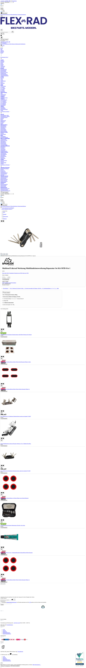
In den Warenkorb (6, 279)
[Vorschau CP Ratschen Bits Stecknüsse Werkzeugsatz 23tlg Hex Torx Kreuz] (1, 522)
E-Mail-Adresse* (3, 598)
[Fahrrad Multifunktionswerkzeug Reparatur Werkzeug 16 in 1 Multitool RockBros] (9, 436)
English (1, 8)
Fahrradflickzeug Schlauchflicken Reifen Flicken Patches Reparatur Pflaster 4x (15, 389)
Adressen (13, 43)
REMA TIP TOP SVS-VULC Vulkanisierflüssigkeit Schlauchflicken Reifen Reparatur (16, 552)
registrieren (4, 42)
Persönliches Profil (7, 43)
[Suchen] (13, 32)
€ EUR (3, 11)
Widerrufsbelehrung (14, 14)
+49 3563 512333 (17, 622)
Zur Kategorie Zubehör (4, 111)
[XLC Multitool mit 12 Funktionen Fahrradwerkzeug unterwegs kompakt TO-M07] (9, 409)
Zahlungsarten (18, 43)
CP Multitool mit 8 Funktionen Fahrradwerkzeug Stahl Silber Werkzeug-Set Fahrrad (16, 334)
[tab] (31, 288)
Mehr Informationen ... (37, 664)
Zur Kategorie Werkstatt (5, 164)
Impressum (8, 14)
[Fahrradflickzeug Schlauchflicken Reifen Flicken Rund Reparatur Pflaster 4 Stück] (9, 355)
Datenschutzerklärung (22, 14)
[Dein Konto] (1, 37)
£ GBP (3, 10)
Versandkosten (20, 651)
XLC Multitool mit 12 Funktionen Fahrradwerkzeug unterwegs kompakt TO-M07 (15, 416)
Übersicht (2, 43)
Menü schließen (5, 39)
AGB (1, 14)
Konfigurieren (7, 665)
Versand (4, 14)
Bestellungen (23, 43)
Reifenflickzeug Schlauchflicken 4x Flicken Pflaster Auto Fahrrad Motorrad (14, 498)
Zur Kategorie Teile (4, 57)
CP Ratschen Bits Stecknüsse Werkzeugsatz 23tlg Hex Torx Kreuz (12, 525)
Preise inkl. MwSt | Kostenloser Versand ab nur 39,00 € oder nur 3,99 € (15, 273)
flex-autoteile (2, 618)
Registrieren (14, 0)
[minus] (3, 278)
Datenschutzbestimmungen (12, 602)
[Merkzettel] (1, 35)
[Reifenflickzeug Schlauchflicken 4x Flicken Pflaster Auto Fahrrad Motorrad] (9, 491)
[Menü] (1, 30)
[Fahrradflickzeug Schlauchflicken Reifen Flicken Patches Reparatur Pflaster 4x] (9, 382)
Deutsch (2, 5)
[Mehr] (1, 47)
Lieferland (2, 2)
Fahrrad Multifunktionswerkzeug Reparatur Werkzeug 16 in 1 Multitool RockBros (15, 443)
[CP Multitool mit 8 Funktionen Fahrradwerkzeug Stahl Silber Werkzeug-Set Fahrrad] (9, 327)
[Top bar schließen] (1, 16)
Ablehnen (2, 665)
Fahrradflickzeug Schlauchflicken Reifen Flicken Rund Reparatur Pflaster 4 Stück (15, 361)
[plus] (9, 278)
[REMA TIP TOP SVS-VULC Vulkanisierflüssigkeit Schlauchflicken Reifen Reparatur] (9, 545)
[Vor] (4, 584)
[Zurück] (1, 584)
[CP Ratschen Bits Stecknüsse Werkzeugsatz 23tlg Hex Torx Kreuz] (9, 518)
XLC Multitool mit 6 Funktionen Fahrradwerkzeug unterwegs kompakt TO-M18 (15, 470)
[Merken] (2, 221)
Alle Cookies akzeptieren (15, 665)
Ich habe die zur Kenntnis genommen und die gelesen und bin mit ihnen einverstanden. (24, 602)
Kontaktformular (10, 624)
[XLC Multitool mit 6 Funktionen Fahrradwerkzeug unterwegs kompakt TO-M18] (9, 464)
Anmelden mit (5, 0)
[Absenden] (14, 600)
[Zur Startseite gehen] (23, 28)
